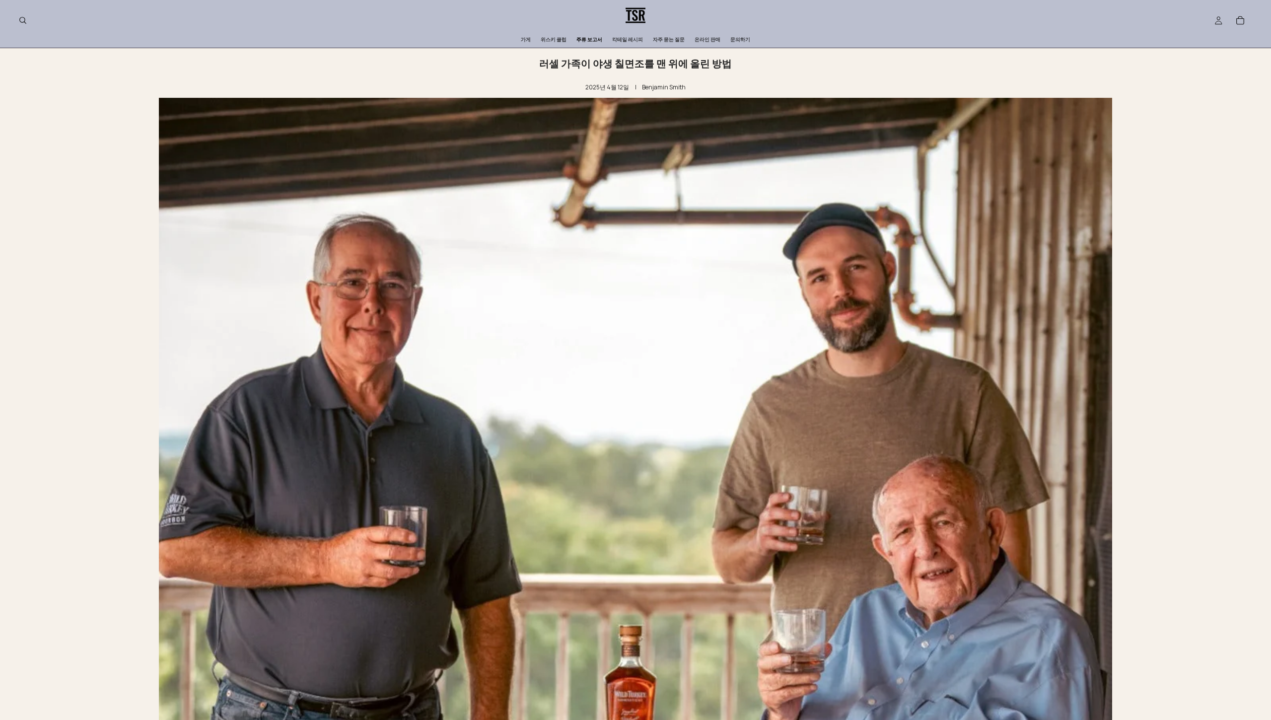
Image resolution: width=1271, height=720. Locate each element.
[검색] (23, 20)
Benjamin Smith (664, 87)
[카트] (1240, 20)
